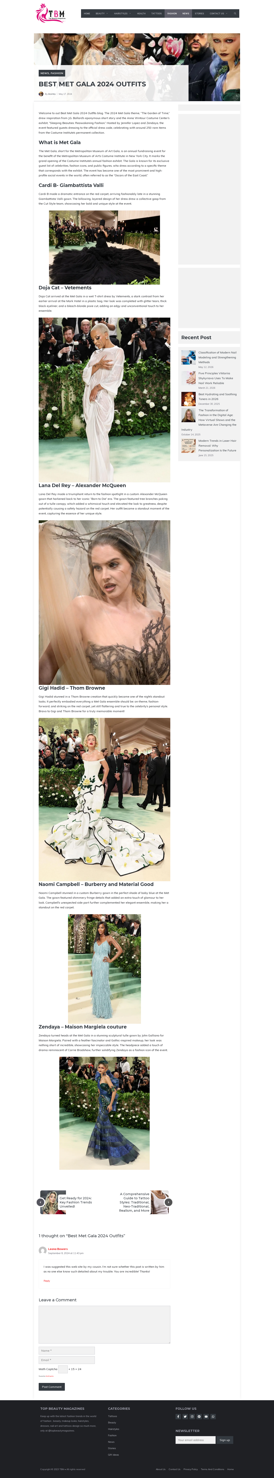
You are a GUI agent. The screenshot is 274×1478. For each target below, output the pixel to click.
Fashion (172, 13)
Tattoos (156, 13)
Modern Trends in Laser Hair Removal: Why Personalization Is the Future (217, 445)
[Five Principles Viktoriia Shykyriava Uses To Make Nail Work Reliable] (188, 379)
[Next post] (168, 1202)
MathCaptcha (50, 1376)
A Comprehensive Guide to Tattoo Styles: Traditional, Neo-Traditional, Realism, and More (134, 1202)
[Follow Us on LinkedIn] (199, 1416)
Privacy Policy (191, 1469)
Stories (199, 13)
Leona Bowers (58, 1249)
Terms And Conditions (212, 1469)
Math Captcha (48, 1369)
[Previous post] (40, 1202)
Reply (47, 1280)
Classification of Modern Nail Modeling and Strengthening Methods (218, 357)
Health (141, 13)
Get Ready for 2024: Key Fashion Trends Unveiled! (76, 1202)
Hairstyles (120, 13)
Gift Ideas (113, 1454)
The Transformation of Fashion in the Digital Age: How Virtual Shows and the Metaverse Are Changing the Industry (208, 419)
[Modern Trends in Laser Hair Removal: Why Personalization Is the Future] (188, 446)
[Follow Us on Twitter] (185, 1416)
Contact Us (217, 13)
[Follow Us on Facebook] (178, 1416)
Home (87, 13)
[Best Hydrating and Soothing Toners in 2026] (188, 400)
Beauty (100, 13)
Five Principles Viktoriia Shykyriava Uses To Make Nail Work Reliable (216, 378)
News (186, 13)
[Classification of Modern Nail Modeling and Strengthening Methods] (188, 358)
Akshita (51, 94)
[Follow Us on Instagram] (192, 1416)
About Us (161, 1469)
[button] (235, 13)
